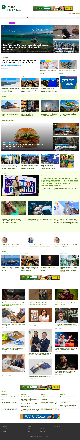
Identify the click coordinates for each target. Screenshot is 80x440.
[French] (72, 13)
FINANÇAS (30, 431)
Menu (2, 1)
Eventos (57, 287)
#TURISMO (66, 144)
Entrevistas (4, 173)
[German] (73, 13)
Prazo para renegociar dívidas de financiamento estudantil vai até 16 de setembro (9, 398)
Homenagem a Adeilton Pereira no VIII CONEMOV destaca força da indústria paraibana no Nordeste (29, 405)
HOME (29, 428)
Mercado (3, 96)
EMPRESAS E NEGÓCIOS (45, 430)
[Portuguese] (77, 13)
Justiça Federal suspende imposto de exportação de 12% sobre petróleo (18, 61)
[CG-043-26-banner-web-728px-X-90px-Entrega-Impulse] (53, 8)
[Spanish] (79, 13)
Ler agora (77, 22)
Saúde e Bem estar (7, 287)
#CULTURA (4, 155)
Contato (3, 432)
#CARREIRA (4, 65)
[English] (70, 13)
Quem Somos (4, 430)
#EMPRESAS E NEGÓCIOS (13, 142)
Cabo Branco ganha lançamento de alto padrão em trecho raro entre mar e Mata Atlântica (49, 404)
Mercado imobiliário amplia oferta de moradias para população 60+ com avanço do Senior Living (49, 398)
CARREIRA (42, 428)
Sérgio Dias (3, 244)
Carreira (3, 251)
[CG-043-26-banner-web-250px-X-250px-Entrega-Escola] (69, 160)
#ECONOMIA (19, 65)
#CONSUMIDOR (5, 142)
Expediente (3, 431)
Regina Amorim (31, 244)
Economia (4, 57)
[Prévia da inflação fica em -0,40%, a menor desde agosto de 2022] (66, 32)
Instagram (56, 428)
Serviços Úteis (4, 428)
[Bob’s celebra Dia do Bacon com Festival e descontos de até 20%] (27, 137)
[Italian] (75, 13)
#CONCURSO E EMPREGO (11, 65)
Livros (30, 287)
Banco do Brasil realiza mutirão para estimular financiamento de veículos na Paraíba (9, 404)
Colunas (3, 235)
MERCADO (42, 431)
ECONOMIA (30, 430)
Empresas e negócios (7, 120)
